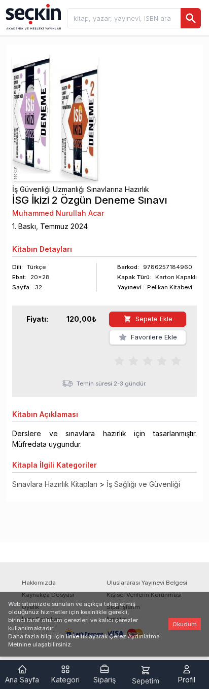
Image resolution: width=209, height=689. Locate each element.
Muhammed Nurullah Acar (58, 213)
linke (72, 636)
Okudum (184, 624)
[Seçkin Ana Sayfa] (32, 16)
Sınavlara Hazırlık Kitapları (54, 484)
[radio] (119, 360)
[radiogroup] (147, 360)
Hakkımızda (39, 582)
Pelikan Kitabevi (169, 287)
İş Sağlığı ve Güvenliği (143, 484)
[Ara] (191, 18)
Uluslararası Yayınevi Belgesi (147, 582)
